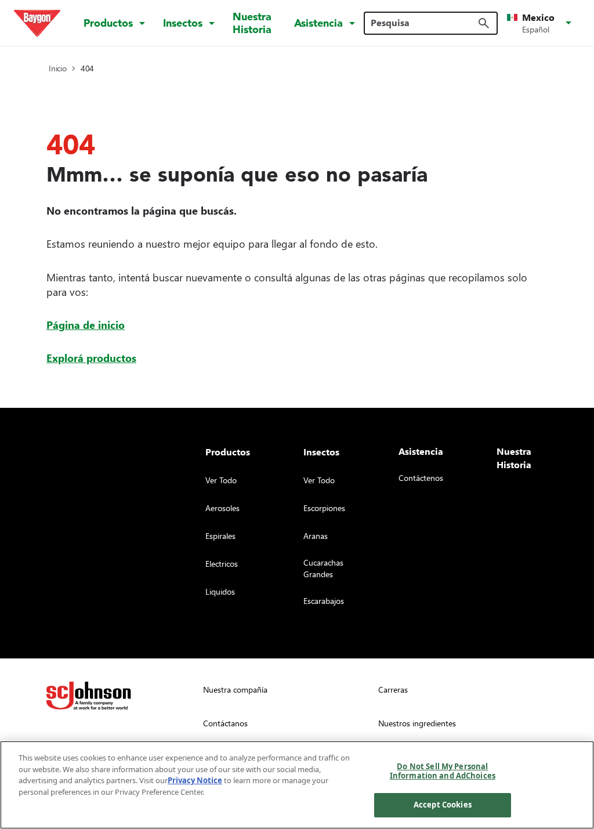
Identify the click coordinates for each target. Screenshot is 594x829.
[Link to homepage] (37, 23)
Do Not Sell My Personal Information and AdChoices (442, 771)
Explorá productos (91, 357)
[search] (484, 23)
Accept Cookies (443, 804)
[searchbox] (424, 22)
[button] (541, 23)
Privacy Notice (195, 780)
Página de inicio (85, 324)
